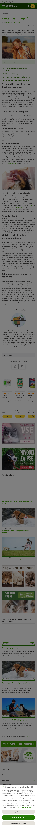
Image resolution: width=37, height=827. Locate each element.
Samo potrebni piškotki (18, 823)
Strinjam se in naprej (18, 817)
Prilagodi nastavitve (18, 812)
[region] (18, 806)
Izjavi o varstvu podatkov (24, 807)
